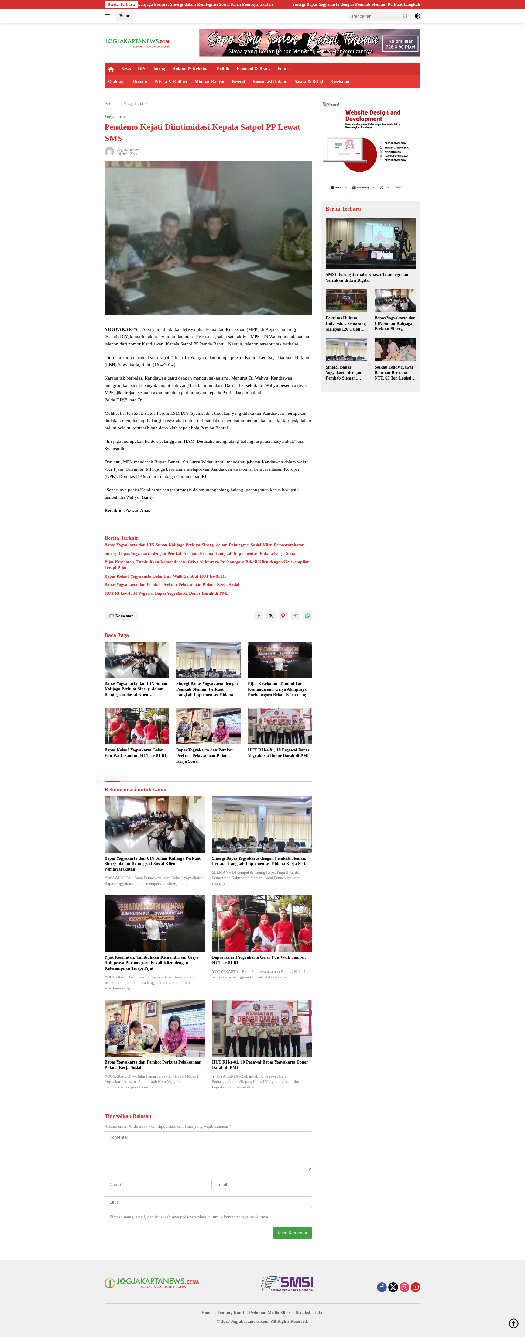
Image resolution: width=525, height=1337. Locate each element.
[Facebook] (382, 1287)
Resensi (238, 81)
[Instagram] (404, 1287)
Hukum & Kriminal (191, 69)
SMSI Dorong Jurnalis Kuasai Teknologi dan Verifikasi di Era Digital (367, 277)
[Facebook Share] (258, 615)
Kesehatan (339, 81)
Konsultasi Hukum (269, 81)
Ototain (140, 81)
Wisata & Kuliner (170, 81)
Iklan (320, 1313)
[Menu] (109, 16)
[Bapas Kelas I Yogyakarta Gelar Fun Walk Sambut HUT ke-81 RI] (137, 726)
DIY (142, 69)
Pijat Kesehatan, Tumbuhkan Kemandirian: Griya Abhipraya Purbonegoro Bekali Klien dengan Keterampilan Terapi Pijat (207, 565)
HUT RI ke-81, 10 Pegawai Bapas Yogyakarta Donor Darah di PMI (166, 593)
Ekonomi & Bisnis (253, 69)
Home (124, 15)
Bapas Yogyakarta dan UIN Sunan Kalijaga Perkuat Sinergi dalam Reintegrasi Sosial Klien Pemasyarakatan (204, 545)
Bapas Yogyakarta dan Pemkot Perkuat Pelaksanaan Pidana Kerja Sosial (172, 585)
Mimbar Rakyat (210, 81)
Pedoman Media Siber (269, 1313)
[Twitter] (393, 1287)
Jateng (159, 69)
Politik (223, 69)
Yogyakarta (115, 116)
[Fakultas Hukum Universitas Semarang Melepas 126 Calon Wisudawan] (346, 300)
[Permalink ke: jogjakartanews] (109, 151)
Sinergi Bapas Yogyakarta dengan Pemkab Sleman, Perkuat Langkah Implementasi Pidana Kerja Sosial (306, 4)
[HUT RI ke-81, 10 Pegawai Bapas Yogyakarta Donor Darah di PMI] (280, 726)
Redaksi (302, 1313)
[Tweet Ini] (271, 615)
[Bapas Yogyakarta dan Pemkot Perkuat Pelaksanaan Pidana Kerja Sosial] (208, 726)
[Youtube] (415, 1287)
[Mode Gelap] (417, 16)
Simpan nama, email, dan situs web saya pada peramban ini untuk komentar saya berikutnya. (189, 1217)
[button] (405, 16)
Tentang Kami (231, 1313)
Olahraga (116, 81)
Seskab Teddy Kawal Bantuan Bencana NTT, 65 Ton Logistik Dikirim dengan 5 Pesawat (394, 373)
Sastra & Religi (309, 81)
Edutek (284, 69)
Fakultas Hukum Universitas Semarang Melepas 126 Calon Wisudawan (346, 324)
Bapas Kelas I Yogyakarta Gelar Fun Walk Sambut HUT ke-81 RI (165, 576)
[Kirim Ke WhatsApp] (307, 615)
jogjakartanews (128, 149)
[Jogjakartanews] (138, 42)
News (126, 69)
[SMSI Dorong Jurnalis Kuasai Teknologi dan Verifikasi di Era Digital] (371, 243)
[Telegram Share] (295, 615)
